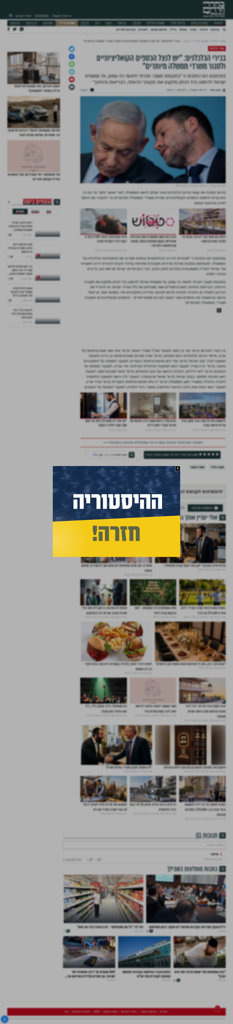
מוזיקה (136, 23)
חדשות (218, 23)
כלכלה (204, 30)
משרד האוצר (197, 560)
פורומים (15, 23)
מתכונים (48, 23)
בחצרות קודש (199, 23)
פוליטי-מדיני (177, 23)
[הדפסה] (72, 164)
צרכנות (215, 30)
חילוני (214, 958)
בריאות (122, 23)
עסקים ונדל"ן (67, 23)
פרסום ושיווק (159, 30)
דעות (109, 23)
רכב (97, 23)
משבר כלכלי (217, 560)
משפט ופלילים (155, 23)
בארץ (193, 30)
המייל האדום (23, 16)
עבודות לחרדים (125, 30)
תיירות (85, 23)
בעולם (183, 30)
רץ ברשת (31, 23)
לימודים (143, 30)
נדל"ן (173, 30)
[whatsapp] (72, 157)
